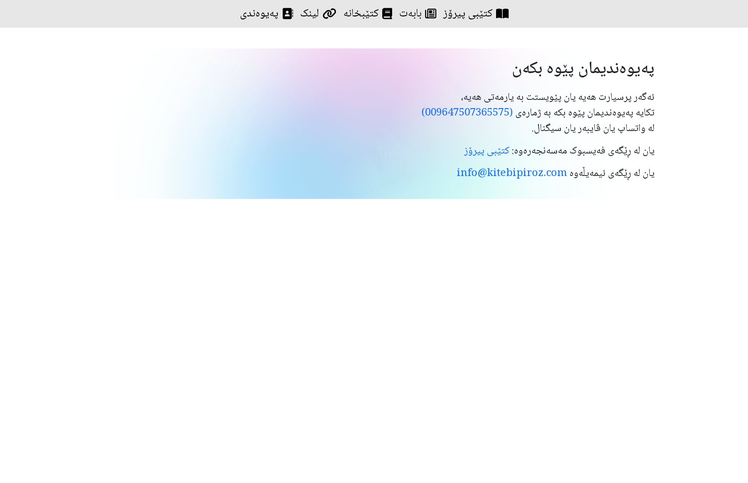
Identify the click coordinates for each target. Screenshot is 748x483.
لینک (309, 13)
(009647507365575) (467, 113)
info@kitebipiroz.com (512, 173)
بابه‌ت (410, 13)
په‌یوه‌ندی (259, 13)
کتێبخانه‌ (361, 13)
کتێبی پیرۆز (468, 13)
